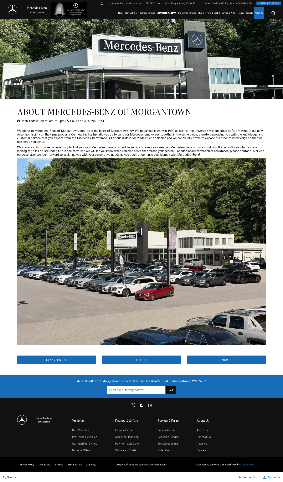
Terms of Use (75, 464)
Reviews (202, 443)
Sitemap (59, 464)
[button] (273, 13)
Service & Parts (228, 13)
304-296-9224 (218, 3)
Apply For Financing (127, 436)
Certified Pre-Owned (84, 443)
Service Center (166, 430)
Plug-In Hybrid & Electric (209, 13)
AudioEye (91, 464)
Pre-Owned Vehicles (187, 13)
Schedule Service (268, 3)
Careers (202, 450)
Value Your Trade (125, 450)
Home (120, 13)
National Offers (81, 450)
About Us (259, 13)
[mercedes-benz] (12, 9)
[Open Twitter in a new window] (133, 405)
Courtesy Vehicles (147, 13)
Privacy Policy (27, 464)
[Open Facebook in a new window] (141, 405)
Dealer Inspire (247, 464)
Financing (142, 360)
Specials (249, 13)
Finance (240, 13)
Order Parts (164, 450)
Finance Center (124, 430)
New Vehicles (131, 13)
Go (171, 390)
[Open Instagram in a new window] (150, 405)
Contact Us (226, 360)
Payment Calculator (127, 443)
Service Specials (167, 443)
